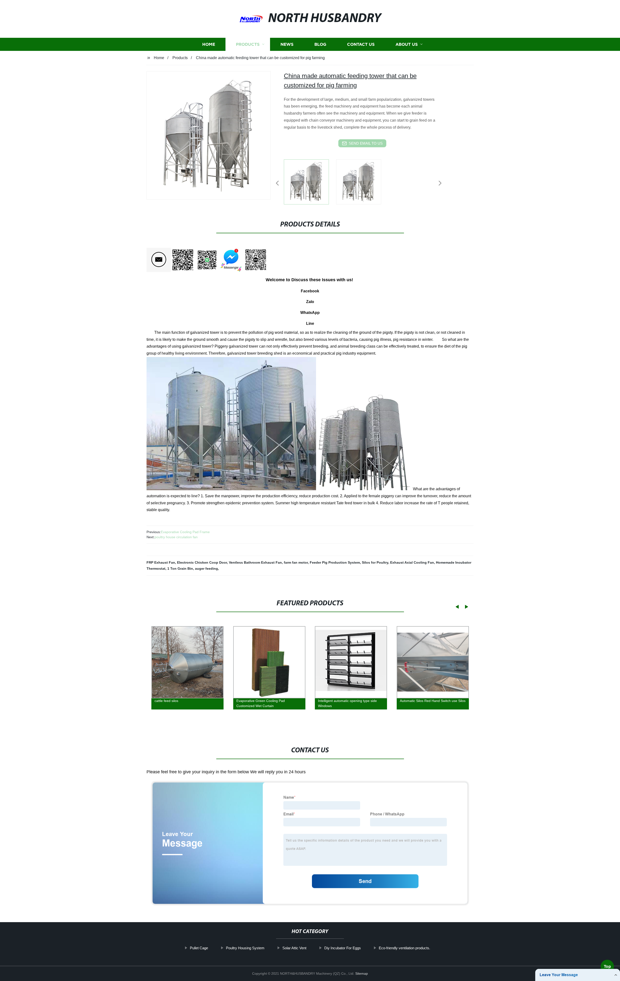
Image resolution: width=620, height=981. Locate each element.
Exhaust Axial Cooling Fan (412, 562)
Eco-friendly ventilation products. (404, 948)
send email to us (366, 143)
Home (208, 44)
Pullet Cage (199, 948)
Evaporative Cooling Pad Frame (185, 532)
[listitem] (310, 181)
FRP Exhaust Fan (161, 562)
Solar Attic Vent (294, 948)
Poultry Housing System (245, 948)
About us (406, 44)
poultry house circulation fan (176, 537)
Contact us (361, 44)
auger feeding (206, 568)
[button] (277, 183)
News (287, 44)
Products (248, 44)
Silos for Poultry (375, 562)
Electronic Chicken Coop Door (202, 562)
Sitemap (361, 973)
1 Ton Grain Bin (180, 568)
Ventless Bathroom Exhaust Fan (255, 562)
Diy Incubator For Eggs (342, 948)
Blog (320, 44)
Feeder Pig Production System (335, 562)
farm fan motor (296, 562)
